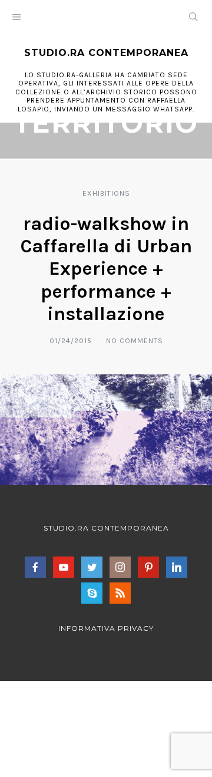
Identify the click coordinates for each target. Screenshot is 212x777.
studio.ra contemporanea (106, 52)
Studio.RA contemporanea (106, 528)
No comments (134, 341)
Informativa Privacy (106, 628)
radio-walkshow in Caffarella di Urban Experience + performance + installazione (106, 269)
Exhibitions (106, 193)
